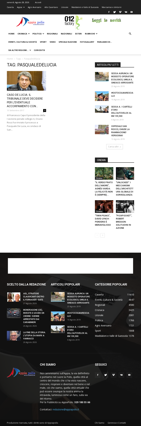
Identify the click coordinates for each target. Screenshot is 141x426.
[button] (130, 33)
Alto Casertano (51, 7)
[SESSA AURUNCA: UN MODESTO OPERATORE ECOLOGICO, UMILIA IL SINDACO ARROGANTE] (102, 77)
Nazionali (66, 33)
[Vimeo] (120, 12)
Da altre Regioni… (18, 50)
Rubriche (90, 33)
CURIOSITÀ (39, 50)
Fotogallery (87, 42)
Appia (19, 7)
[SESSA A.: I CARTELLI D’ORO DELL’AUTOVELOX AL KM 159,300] (102, 109)
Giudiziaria (13, 89)
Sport (43, 42)
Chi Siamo (99, 422)
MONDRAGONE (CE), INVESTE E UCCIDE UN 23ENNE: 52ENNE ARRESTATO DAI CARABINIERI (33, 316)
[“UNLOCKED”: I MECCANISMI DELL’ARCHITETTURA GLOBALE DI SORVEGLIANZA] (125, 173)
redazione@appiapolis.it (66, 409)
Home (11, 33)
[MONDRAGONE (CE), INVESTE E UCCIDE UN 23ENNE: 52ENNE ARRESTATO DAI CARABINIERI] (14, 313)
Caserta (10, 7)
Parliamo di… (104, 42)
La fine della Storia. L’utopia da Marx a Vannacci (34, 335)
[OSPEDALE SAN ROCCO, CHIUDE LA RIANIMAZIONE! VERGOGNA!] (102, 129)
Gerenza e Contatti (117, 422)
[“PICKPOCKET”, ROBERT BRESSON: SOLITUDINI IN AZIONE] (125, 206)
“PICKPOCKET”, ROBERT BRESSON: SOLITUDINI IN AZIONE (124, 221)
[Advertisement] (70, 266)
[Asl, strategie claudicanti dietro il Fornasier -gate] (14, 297)
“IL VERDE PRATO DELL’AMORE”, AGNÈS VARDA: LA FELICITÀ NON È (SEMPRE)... (104, 188)
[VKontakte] (125, 12)
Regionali (52, 33)
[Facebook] (108, 12)
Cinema (99, 178)
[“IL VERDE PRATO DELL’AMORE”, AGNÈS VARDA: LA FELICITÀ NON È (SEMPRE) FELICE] (104, 173)
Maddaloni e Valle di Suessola (85, 7)
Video (53, 42)
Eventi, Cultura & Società (22, 42)
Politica (37, 33)
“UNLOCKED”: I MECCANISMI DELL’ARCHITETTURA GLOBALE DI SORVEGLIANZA (124, 188)
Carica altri (113, 146)
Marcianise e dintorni (111, 7)
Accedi (38, 2)
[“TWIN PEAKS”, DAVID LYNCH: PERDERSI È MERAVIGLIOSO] (104, 206)
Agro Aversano (34, 7)
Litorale (64, 7)
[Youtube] (131, 12)
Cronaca (22, 33)
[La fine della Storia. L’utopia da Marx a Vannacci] (14, 336)
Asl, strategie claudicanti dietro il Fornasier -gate (33, 296)
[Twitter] (114, 12)
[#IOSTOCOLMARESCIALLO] (102, 96)
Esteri (78, 33)
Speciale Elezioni (68, 42)
